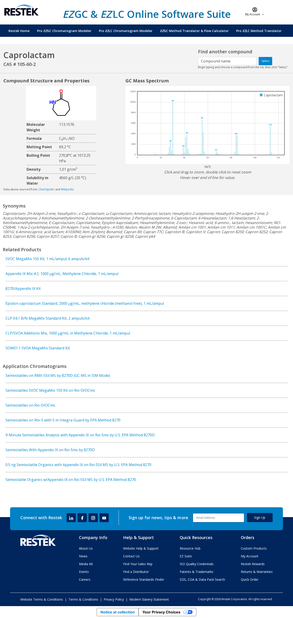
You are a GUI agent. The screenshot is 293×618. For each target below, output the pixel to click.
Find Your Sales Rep (137, 564)
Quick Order (249, 579)
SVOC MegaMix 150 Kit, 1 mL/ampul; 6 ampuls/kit (47, 258)
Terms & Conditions (83, 599)
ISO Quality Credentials (197, 564)
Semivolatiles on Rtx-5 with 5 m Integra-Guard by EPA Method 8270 (62, 420)
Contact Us (131, 556)
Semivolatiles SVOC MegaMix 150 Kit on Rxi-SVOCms (50, 390)
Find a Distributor (136, 571)
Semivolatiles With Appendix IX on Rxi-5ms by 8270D (50, 449)
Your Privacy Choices (161, 612)
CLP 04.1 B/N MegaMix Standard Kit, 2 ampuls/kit (47, 318)
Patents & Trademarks (196, 571)
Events (84, 571)
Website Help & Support (141, 548)
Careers (84, 579)
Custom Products (254, 548)
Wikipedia (67, 189)
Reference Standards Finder (143, 579)
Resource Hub (190, 548)
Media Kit (86, 564)
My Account (249, 556)
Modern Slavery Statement (149, 599)
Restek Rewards (253, 564)
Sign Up (259, 517)
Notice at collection (117, 612)
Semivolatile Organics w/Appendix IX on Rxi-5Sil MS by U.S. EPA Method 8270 (70, 479)
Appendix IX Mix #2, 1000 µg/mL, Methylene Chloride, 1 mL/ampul (61, 273)
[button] (255, 11)
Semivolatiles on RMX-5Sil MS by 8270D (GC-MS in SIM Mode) (57, 375)
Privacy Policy (114, 599)
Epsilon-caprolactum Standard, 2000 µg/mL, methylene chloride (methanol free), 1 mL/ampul (84, 303)
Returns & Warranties (257, 571)
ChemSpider (46, 189)
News (83, 556)
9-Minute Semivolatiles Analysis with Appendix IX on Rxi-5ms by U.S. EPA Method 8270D (80, 434)
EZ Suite (186, 556)
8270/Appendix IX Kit (23, 288)
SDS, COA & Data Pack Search (202, 579)
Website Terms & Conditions (41, 599)
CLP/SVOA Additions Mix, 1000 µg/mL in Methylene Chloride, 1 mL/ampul (67, 333)
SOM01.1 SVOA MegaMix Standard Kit (37, 348)
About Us (86, 548)
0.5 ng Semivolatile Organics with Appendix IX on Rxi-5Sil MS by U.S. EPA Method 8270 (78, 464)
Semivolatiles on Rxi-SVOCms (30, 405)
